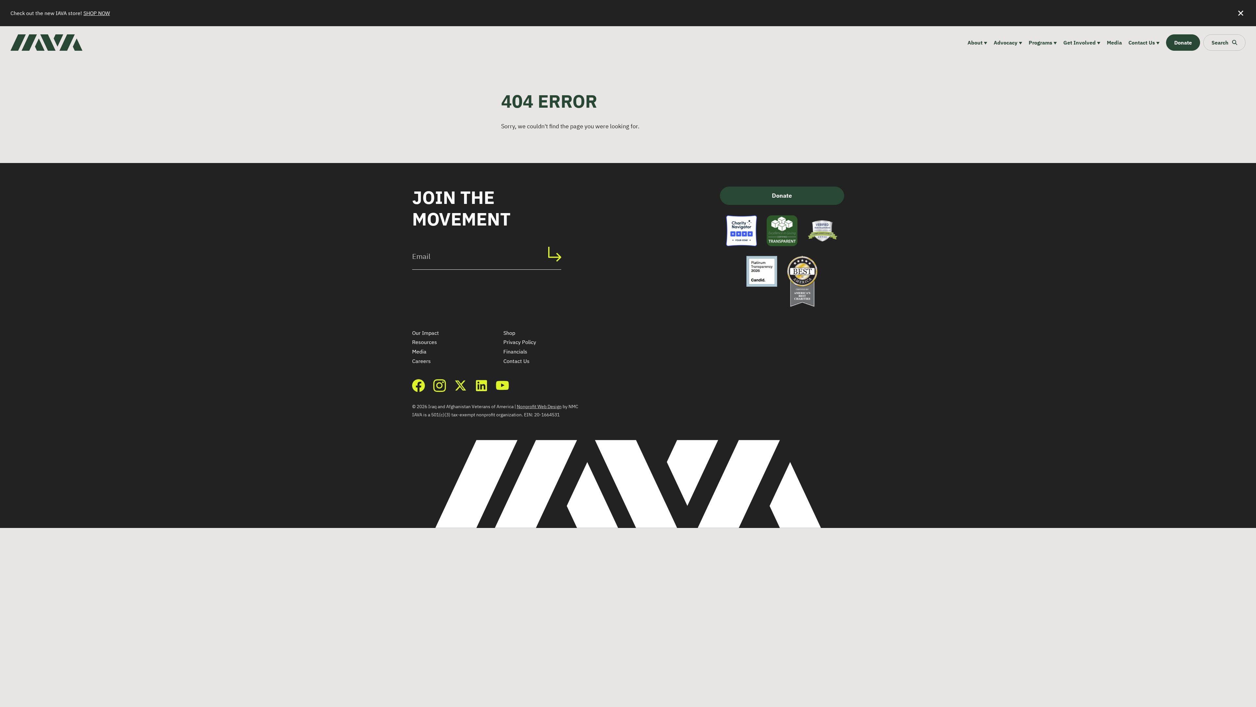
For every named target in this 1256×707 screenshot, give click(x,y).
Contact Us (516, 361)
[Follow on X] (460, 385)
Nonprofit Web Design (539, 406)
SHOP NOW (96, 13)
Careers (421, 361)
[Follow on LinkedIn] (481, 385)
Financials (515, 351)
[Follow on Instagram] (439, 385)
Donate (782, 195)
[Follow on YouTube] (502, 385)
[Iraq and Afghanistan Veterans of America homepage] (46, 42)
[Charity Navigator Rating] (741, 230)
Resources (424, 342)
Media (419, 351)
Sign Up (558, 254)
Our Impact (425, 333)
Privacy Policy (519, 342)
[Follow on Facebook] (418, 385)
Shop (509, 333)
